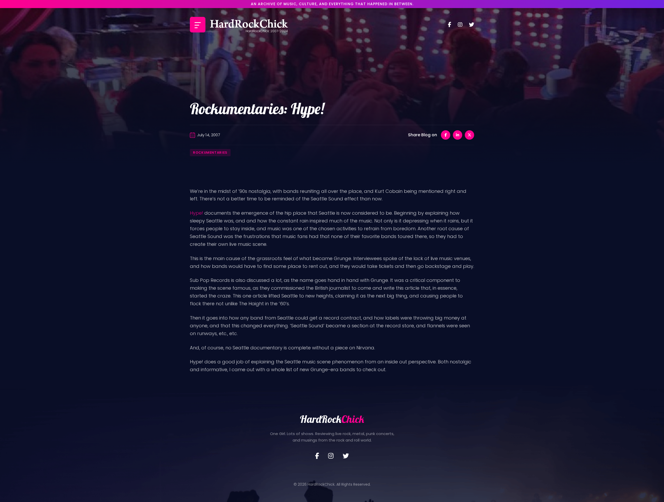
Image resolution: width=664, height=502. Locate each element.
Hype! (196, 213)
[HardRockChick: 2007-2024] (249, 25)
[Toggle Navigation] (197, 24)
